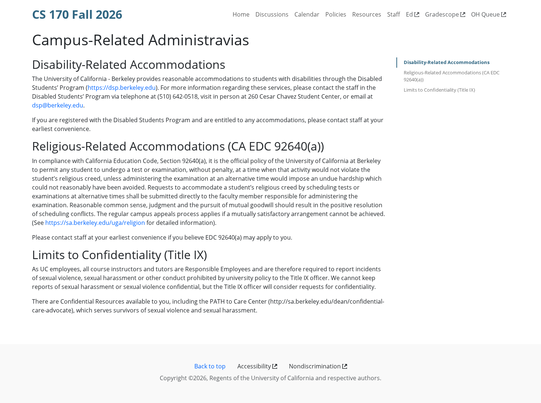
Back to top (210, 366)
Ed (410, 14)
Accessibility (254, 366)
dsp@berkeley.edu (57, 105)
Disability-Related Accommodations (446, 62)
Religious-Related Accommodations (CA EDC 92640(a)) (451, 76)
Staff (393, 14)
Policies (335, 14)
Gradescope (442, 14)
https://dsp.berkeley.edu (122, 88)
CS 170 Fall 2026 (77, 14)
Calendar (306, 14)
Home (241, 14)
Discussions (272, 14)
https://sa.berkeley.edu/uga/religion (95, 223)
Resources (366, 14)
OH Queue (486, 14)
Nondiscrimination (315, 366)
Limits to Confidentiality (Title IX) (439, 89)
